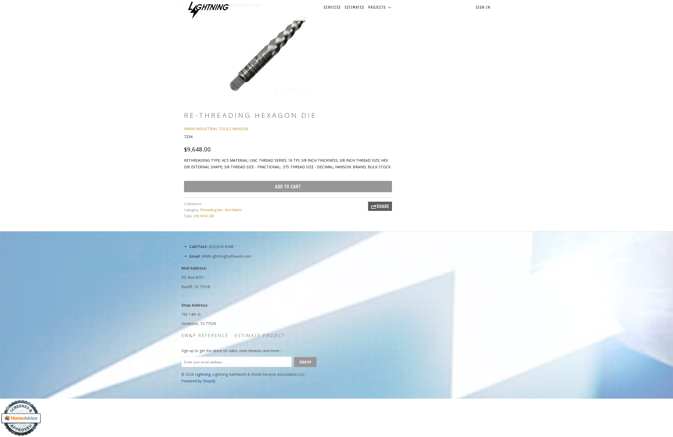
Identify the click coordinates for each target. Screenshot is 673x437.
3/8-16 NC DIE (203, 216)
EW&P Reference (204, 335)
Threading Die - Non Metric (221, 209)
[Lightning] (208, 10)
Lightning (203, 374)
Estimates (354, 7)
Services (332, 7)
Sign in (483, 7)
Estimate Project (260, 335)
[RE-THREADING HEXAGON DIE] (267, 53)
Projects (378, 7)
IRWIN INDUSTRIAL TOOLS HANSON (216, 128)
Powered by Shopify (198, 380)
